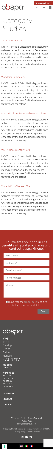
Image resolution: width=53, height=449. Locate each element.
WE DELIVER (8, 383)
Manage (7, 355)
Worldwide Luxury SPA (12, 76)
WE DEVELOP (8, 378)
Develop (7, 345)
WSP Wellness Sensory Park (15, 149)
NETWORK (7, 367)
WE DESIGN (7, 381)
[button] (50, 7)
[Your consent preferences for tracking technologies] (4, 446)
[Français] (44, 7)
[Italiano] (41, 7)
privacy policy (31, 301)
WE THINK (7, 375)
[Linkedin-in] (26, 437)
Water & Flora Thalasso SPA (15, 186)
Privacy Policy (20, 431)
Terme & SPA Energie (12, 40)
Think (6, 342)
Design (6, 349)
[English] (37, 7)
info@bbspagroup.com (26, 423)
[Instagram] (22, 437)
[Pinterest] (30, 437)
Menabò (36, 431)
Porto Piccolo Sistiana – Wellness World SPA (23, 113)
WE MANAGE (8, 386)
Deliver (6, 352)
